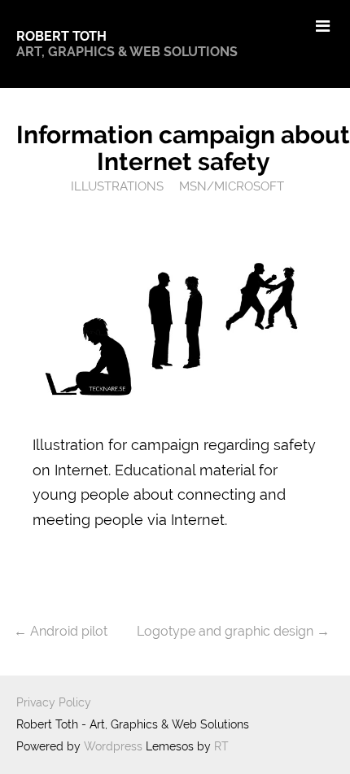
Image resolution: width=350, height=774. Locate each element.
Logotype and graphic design (225, 631)
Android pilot (68, 631)
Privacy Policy (53, 702)
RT (221, 746)
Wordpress (113, 746)
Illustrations (117, 186)
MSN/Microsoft (231, 186)
